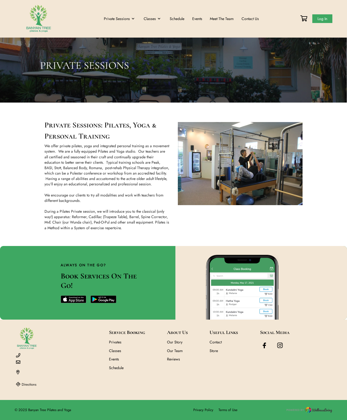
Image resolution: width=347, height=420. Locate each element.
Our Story (174, 342)
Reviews (173, 359)
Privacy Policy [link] (203, 409)
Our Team (175, 350)
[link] (73, 299)
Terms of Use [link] (228, 409)
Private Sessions (117, 18)
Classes (150, 18)
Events (197, 18)
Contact (216, 342)
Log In (322, 18)
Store (214, 350)
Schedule (177, 18)
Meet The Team (222, 18)
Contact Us (250, 18)
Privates (115, 342)
